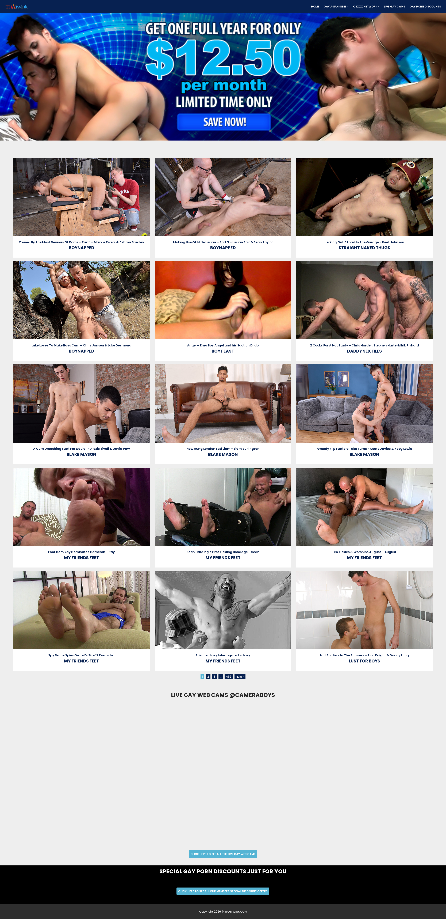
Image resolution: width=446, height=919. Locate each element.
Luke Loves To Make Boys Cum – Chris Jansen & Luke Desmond (81, 345)
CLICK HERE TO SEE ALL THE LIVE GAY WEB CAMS (223, 854)
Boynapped (81, 248)
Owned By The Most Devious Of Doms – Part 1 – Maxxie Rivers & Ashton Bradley (81, 242)
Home (316, 6)
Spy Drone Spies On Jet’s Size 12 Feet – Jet (81, 655)
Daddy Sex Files (364, 351)
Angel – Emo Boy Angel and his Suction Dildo (223, 345)
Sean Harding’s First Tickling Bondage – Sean (223, 552)
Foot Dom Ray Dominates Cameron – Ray (81, 552)
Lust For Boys (364, 661)
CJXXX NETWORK (365, 7)
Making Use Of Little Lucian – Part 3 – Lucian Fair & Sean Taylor (223, 242)
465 (228, 677)
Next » (240, 677)
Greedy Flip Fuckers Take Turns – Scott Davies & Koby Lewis (364, 448)
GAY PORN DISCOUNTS (425, 7)
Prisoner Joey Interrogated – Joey (223, 655)
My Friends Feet (81, 558)
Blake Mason (81, 454)
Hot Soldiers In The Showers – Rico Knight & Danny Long (364, 655)
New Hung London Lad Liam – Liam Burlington (222, 448)
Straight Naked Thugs (364, 248)
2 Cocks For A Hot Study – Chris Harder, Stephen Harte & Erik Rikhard (364, 345)
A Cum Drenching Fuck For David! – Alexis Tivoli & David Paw (81, 448)
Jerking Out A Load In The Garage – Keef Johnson (364, 242)
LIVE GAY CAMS (394, 7)
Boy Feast (223, 351)
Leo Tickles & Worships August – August (364, 552)
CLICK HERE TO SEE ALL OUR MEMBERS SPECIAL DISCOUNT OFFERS (223, 891)
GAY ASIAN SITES (335, 7)
